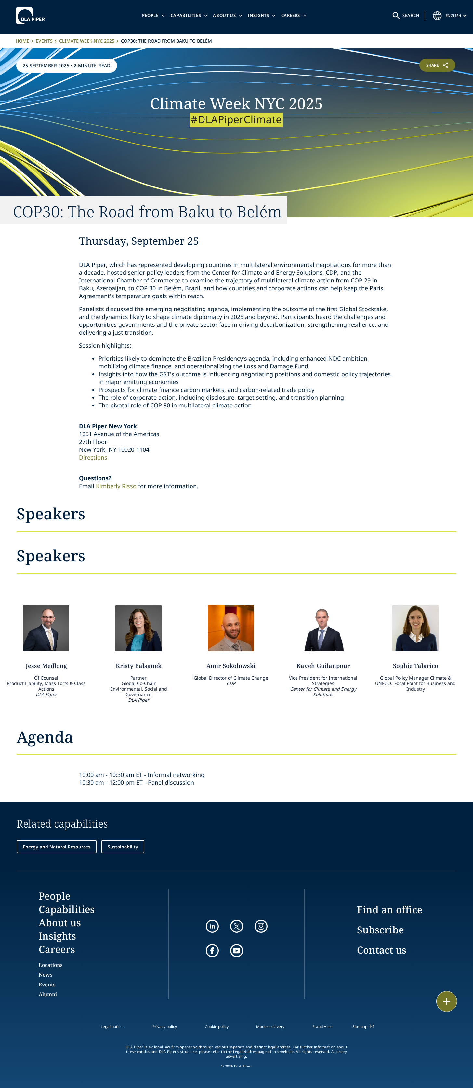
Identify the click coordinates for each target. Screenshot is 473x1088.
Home (22, 41)
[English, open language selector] (437, 15)
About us (224, 15)
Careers (290, 15)
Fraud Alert (322, 1026)
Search (411, 15)
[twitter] (236, 926)
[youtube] (236, 950)
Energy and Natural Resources (56, 847)
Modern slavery (270, 1026)
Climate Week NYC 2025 (86, 41)
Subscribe (380, 929)
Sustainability (123, 847)
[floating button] (446, 1001)
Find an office (389, 909)
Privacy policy (164, 1026)
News (45, 974)
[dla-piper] (32, 15)
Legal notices (113, 1026)
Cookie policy (217, 1026)
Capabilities (186, 15)
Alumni (48, 994)
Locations (50, 965)
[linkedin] (212, 926)
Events (44, 41)
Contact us (381, 950)
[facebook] (212, 950)
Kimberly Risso (116, 486)
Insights (258, 15)
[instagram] (261, 926)
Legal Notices (245, 1051)
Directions (93, 457)
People (150, 15)
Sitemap (359, 1026)
